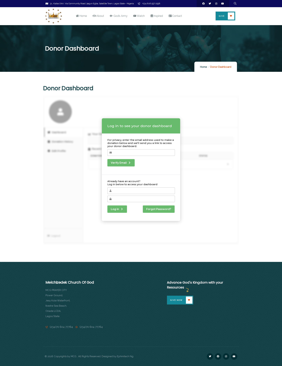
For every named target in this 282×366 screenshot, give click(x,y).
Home (203, 66)
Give (222, 16)
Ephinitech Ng (125, 356)
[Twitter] (210, 3)
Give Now (176, 300)
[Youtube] (222, 3)
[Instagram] (216, 3)
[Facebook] (203, 3)
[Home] (54, 16)
